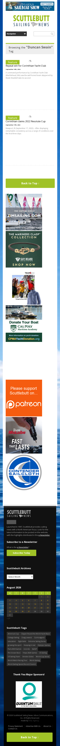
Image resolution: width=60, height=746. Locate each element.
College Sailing (13, 637)
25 (16, 611)
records (27, 649)
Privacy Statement (15, 726)
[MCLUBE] (24, 453)
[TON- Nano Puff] (24, 304)
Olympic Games (44, 645)
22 (41, 608)
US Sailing (43, 653)
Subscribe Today (21, 552)
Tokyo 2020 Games (30, 653)
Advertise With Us (33, 726)
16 (48, 604)
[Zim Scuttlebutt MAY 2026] (24, 229)
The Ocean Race (14, 653)
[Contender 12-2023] (24, 490)
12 (22, 604)
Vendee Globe (27, 656)
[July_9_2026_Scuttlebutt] (24, 341)
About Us (47, 726)
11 (16, 604)
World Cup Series (42, 656)
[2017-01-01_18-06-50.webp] (29, 694)
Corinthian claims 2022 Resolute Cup (26, 121)
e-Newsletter (44, 535)
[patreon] (24, 415)
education (12, 641)
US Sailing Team (14, 656)
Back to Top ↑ (30, 183)
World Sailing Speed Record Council (22, 664)
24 (10, 611)
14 (35, 604)
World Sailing (35, 660)
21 (35, 608)
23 (48, 608)
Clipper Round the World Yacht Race (35, 634)
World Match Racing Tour (17, 660)
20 (29, 608)
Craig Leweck (27, 637)
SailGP (34, 649)
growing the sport (14, 645)
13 (29, 604)
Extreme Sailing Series (37, 641)
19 (22, 608)
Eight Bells (22, 641)
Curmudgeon (39, 637)
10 (10, 604)
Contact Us (12, 728)
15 (41, 604)
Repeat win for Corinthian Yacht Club (26, 65)
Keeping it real (29, 645)
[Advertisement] (24, 360)
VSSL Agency (34, 720)
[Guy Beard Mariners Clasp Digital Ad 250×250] (24, 267)
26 (22, 611)
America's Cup (13, 634)
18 (16, 608)
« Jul (8, 618)
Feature (12, 62)
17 (10, 608)
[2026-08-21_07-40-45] (30, 10)
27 (29, 611)
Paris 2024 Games (14, 649)
